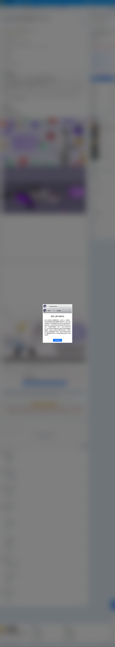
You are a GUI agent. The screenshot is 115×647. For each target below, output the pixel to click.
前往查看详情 (57, 340)
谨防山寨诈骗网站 (57, 316)
